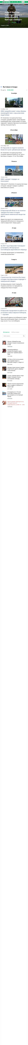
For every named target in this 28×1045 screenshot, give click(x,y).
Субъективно (15, 332)
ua (15, 1)
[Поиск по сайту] (20, 1)
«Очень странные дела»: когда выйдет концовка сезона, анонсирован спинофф (15, 377)
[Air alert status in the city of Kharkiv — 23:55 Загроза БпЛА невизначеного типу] (24, 4)
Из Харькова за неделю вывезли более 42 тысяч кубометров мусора (13, 149)
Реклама (14, 22)
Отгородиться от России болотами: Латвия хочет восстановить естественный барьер (15, 394)
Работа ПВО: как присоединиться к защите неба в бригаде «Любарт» (13, 16)
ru (17, 1)
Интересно (6, 332)
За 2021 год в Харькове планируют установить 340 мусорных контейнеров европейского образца (14, 248)
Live (12, 1)
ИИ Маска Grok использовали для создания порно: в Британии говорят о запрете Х (15, 361)
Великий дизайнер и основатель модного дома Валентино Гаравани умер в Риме (14, 352)
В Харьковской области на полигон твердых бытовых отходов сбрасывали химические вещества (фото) (13, 213)
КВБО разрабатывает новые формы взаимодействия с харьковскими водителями (13, 113)
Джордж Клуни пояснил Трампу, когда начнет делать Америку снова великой (15, 369)
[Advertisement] (14, 40)
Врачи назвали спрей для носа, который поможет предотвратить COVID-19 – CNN (15, 403)
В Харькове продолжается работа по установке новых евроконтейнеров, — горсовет (14, 312)
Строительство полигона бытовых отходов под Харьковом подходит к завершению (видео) (13, 279)
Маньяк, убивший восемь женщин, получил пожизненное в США (15, 343)
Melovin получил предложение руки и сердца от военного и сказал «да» (15, 385)
